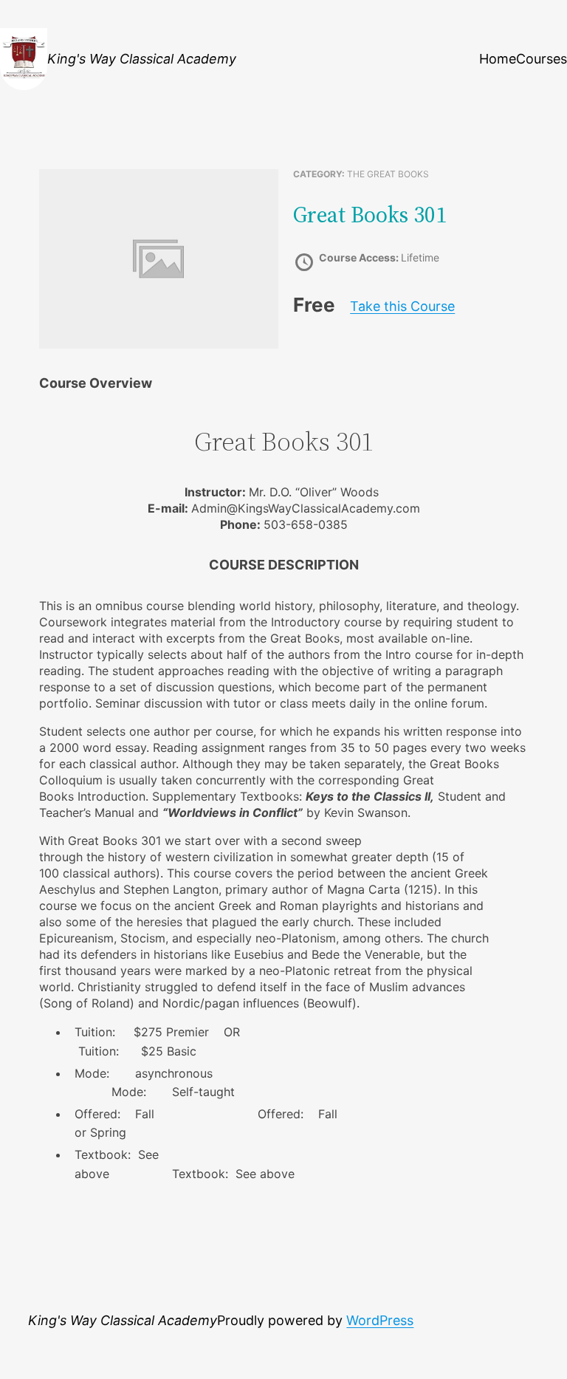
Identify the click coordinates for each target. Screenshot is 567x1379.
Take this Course (402, 306)
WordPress (379, 1320)
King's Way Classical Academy (141, 58)
